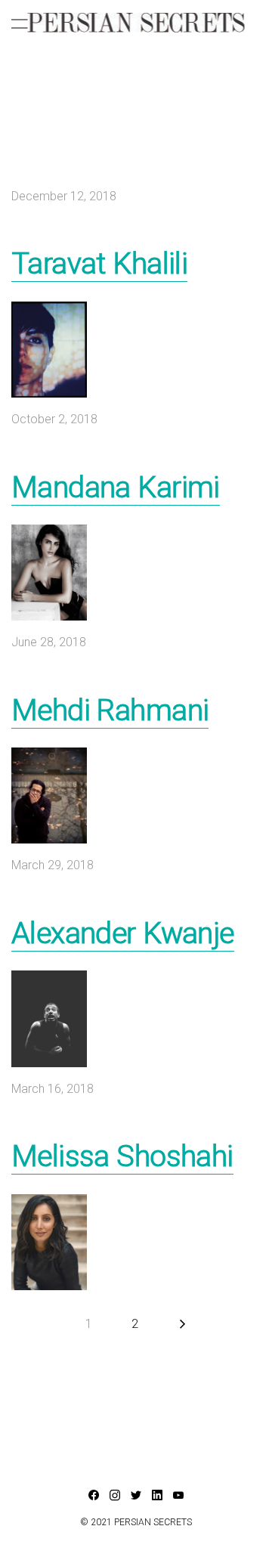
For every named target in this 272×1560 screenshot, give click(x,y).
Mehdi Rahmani (110, 710)
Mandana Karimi (115, 487)
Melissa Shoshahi (122, 1156)
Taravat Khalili (99, 263)
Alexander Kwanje (122, 933)
